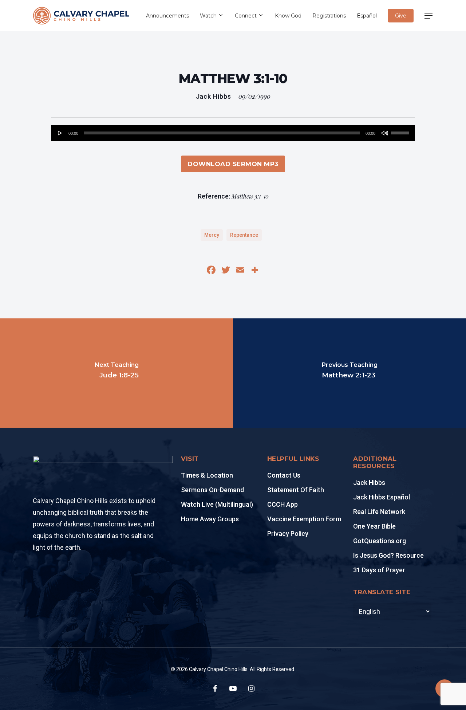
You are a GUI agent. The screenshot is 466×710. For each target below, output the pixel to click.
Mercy (211, 235)
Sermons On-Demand (212, 490)
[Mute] (385, 133)
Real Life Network (379, 511)
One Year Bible (374, 526)
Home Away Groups (210, 519)
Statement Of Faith (295, 490)
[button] (428, 16)
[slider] (401, 130)
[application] (233, 133)
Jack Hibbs (369, 482)
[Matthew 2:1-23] (349, 373)
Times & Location (207, 475)
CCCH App (282, 504)
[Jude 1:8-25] (116, 373)
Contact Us (283, 475)
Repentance (244, 235)
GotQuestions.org (379, 541)
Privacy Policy (287, 533)
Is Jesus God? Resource (388, 555)
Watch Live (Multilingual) (217, 504)
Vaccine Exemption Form (304, 519)
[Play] (60, 133)
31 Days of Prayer (379, 570)
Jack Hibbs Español (381, 497)
